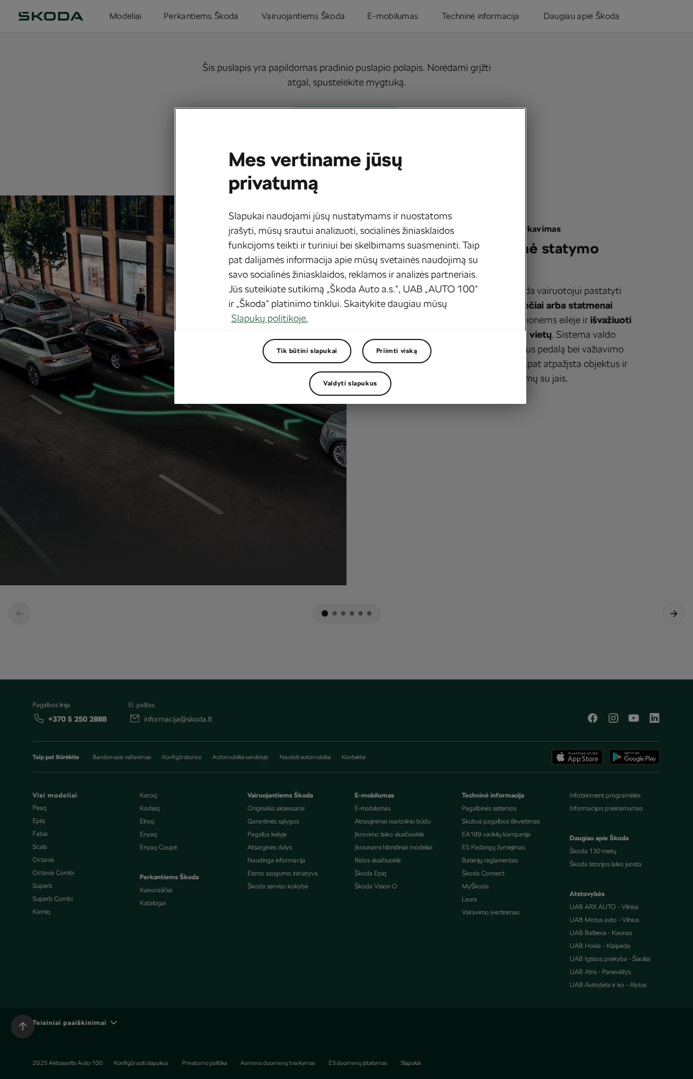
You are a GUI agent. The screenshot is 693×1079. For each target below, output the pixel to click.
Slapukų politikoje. (269, 318)
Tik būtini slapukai (307, 351)
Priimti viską (396, 351)
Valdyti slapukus (350, 383)
